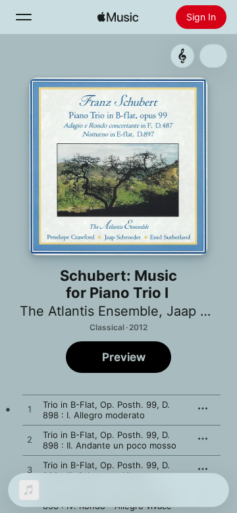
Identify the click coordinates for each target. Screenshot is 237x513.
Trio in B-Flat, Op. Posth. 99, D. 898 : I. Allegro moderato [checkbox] (106, 409)
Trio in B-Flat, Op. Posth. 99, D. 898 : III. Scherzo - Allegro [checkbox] (106, 470)
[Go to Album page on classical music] (182, 56)
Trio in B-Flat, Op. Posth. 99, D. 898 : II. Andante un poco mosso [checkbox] (109, 440)
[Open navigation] (23, 17)
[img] (117, 17)
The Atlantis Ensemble (89, 311)
